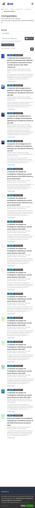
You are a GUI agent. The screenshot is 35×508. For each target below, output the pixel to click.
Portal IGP (5, 9)
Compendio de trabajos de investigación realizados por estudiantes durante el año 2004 (19, 275)
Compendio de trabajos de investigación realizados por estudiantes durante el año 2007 (19, 347)
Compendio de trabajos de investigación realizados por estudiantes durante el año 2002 (19, 227)
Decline (23, 506)
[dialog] (17, 501)
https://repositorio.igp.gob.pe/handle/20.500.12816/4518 (17, 21)
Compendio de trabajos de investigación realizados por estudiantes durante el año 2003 (19, 251)
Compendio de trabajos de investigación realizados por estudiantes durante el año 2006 (19, 323)
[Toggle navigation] (32, 4)
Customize (4, 506)
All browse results (8, 45)
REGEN (12, 9)
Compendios (28, 9)
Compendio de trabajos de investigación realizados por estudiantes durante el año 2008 (19, 371)
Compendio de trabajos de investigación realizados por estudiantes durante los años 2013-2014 (19, 395)
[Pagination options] (32, 49)
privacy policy (24, 502)
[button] (11, 81)
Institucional (19, 9)
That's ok (30, 506)
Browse (30, 38)
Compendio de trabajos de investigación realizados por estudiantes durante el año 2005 (19, 299)
